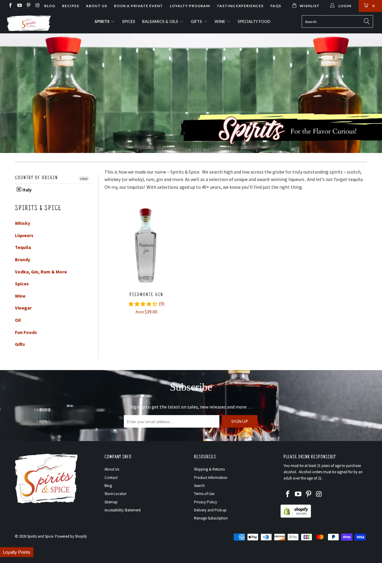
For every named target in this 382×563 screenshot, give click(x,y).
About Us (96, 6)
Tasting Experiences (240, 6)
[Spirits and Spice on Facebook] (10, 6)
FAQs (275, 6)
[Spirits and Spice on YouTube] (18, 6)
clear (84, 178)
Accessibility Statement (122, 510)
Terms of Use (204, 493)
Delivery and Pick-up (210, 510)
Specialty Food (254, 21)
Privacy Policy (205, 502)
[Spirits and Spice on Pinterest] (28, 6)
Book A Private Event (138, 6)
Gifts (197, 21)
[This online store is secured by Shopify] (296, 516)
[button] (16, 552)
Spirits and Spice (40, 536)
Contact (111, 477)
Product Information (210, 477)
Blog (49, 6)
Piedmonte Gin (146, 244)
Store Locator (115, 493)
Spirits (102, 21)
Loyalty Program (190, 6)
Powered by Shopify (71, 536)
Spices (128, 21)
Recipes (70, 6)
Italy (26, 190)
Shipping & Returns (209, 469)
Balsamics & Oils (160, 21)
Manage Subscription (211, 518)
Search (199, 485)
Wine (220, 21)
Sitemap (111, 502)
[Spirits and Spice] (33, 22)
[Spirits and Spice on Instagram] (37, 6)
